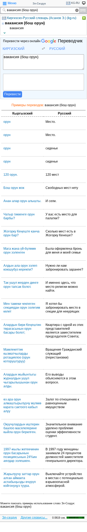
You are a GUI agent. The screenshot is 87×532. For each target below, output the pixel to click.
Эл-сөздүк (9, 517)
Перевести (12, 94)
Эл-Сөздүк (39, 3)
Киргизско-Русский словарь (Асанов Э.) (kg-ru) (41, 18)
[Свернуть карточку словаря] (84, 18)
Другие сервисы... (34, 517)
